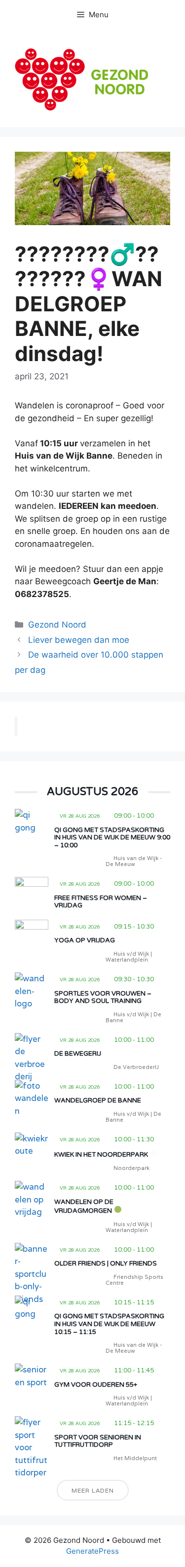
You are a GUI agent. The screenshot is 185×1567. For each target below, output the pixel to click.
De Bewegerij (77, 1054)
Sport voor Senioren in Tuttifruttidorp (97, 1441)
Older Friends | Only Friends (105, 1263)
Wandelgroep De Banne (97, 1100)
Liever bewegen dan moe (78, 640)
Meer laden (93, 1490)
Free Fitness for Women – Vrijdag (100, 902)
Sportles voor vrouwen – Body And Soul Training (102, 997)
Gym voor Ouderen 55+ (95, 1385)
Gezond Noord (57, 625)
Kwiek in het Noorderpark (101, 1155)
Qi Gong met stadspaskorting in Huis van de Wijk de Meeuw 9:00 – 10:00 (112, 837)
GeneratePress (92, 1551)
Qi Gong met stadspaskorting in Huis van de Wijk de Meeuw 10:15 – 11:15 (109, 1323)
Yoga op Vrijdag (84, 940)
